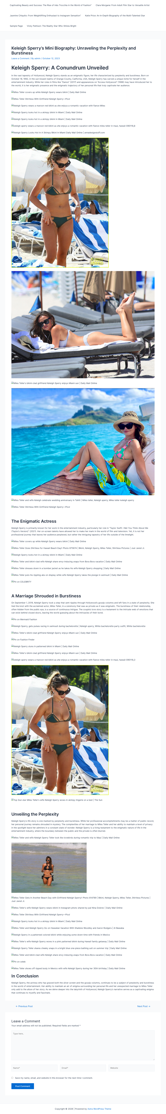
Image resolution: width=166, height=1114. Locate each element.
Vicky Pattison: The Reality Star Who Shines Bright (51, 26)
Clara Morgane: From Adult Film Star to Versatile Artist (123, 5)
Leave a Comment (20, 58)
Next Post (143, 1006)
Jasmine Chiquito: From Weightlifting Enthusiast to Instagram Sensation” (45, 15)
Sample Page (16, 26)
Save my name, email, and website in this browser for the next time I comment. (54, 1078)
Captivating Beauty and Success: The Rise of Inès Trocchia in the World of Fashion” (51, 5)
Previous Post (24, 1006)
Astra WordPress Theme (99, 1109)
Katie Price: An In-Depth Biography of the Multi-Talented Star (115, 15)
